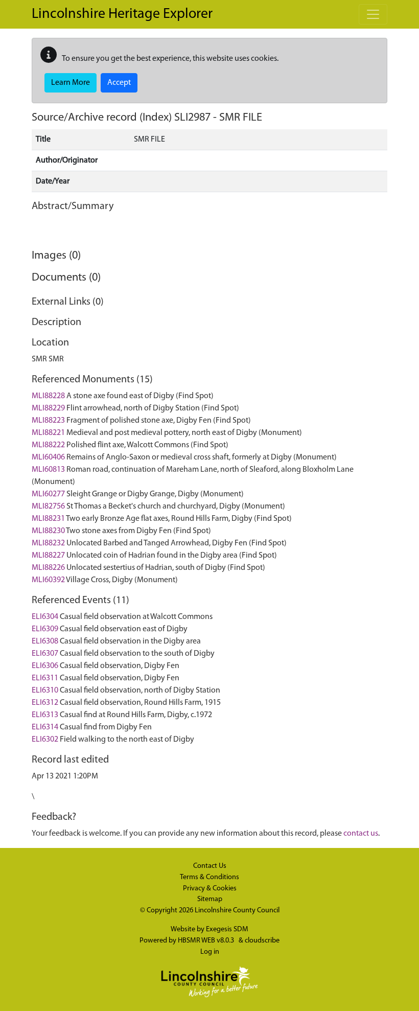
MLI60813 (48, 470)
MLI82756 (48, 506)
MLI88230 (48, 531)
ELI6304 (45, 617)
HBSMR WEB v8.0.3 (207, 941)
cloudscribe (262, 941)
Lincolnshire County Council (237, 910)
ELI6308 (45, 641)
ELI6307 (45, 654)
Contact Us (209, 866)
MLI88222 (48, 445)
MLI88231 (48, 519)
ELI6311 (45, 678)
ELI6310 (45, 690)
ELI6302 (45, 740)
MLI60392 (48, 580)
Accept (119, 83)
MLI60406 (48, 457)
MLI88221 (48, 433)
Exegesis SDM (227, 929)
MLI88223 (48, 421)
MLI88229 (48, 408)
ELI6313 (45, 715)
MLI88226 (48, 568)
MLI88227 (48, 556)
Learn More (70, 83)
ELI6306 (45, 666)
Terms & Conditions (209, 877)
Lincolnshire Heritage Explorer (122, 14)
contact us (360, 834)
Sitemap (209, 899)
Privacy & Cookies (210, 888)
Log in (209, 952)
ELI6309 (45, 629)
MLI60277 (48, 494)
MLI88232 (48, 543)
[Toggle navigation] (373, 14)
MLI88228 (48, 396)
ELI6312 (45, 703)
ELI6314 (45, 727)
